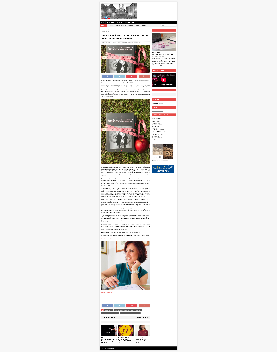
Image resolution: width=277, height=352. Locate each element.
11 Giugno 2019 (106, 42)
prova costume (130, 313)
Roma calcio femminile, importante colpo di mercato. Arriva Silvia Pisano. (141, 340)
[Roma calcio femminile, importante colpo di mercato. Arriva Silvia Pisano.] (142, 335)
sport (137, 313)
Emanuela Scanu (117, 42)
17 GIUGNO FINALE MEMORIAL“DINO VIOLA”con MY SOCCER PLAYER (124, 340)
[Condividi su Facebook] (107, 76)
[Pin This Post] (131, 76)
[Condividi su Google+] (144, 76)
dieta (132, 310)
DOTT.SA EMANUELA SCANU (159, 131)
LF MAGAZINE (155, 136)
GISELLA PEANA (156, 123)
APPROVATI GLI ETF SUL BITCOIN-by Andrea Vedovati (162, 53)
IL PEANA (154, 128)
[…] (161, 65)
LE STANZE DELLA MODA (158, 129)
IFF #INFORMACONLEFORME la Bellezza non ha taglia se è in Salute (109, 340)
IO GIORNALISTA (156, 126)
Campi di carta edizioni (107, 238)
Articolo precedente (109, 317)
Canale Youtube (159, 70)
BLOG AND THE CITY (157, 125)
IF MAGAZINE (155, 120)
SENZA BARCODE (156, 121)
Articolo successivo (143, 317)
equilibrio (115, 313)
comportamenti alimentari (122, 310)
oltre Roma (110, 22)
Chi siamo (119, 22)
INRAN (122, 313)
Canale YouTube (129, 22)
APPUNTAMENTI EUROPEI (158, 133)
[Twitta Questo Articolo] (119, 76)
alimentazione (108, 310)
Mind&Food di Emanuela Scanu (130, 42)
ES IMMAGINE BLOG (157, 138)
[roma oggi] (138, 11)
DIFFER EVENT (155, 139)
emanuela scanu (106, 313)
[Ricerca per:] (168, 25)
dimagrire (138, 310)
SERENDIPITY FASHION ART (158, 134)
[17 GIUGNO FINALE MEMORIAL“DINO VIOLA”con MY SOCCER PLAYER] (126, 335)
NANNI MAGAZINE (156, 118)
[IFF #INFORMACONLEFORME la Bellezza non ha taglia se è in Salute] (109, 335)
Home (102, 22)
